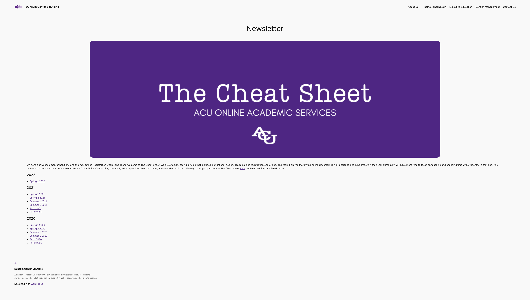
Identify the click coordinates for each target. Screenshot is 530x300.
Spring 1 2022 (37, 181)
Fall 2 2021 (36, 212)
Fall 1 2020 (36, 239)
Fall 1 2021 (35, 208)
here (242, 168)
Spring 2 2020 (37, 228)
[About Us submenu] (419, 7)
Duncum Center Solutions (28, 268)
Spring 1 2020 (37, 225)
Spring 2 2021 (37, 197)
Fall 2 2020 (36, 243)
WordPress (37, 283)
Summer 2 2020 (38, 235)
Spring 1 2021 (37, 194)
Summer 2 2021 (38, 204)
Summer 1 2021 (38, 201)
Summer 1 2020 (38, 232)
